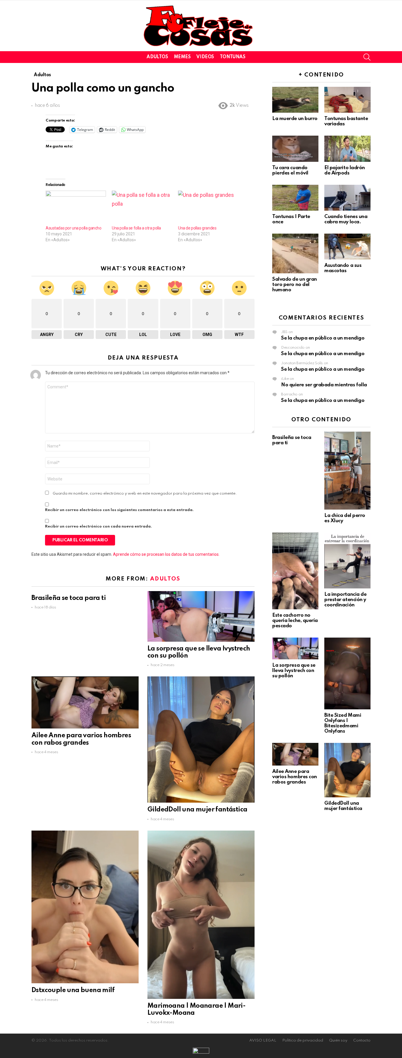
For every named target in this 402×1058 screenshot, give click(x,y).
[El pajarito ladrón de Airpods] (347, 149)
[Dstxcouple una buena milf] (85, 907)
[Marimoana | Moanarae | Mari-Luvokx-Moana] (201, 915)
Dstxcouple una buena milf (72, 990)
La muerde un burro (295, 118)
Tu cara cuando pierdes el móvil (290, 170)
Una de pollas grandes (197, 228)
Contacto (362, 1040)
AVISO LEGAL (262, 1040)
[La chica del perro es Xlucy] (347, 471)
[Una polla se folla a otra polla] (142, 208)
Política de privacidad (302, 1040)
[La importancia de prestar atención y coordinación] (347, 560)
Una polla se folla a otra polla (136, 228)
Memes (182, 57)
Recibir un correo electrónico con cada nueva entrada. (98, 526)
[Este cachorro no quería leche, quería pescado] (295, 571)
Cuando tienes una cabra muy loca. (345, 219)
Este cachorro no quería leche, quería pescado (295, 620)
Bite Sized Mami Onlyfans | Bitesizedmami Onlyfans (342, 723)
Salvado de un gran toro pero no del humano (294, 284)
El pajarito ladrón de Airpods (344, 170)
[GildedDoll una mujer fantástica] (201, 739)
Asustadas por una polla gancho (73, 228)
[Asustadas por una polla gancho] (76, 208)
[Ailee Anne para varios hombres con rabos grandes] (85, 702)
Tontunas (232, 57)
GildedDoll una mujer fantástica (197, 809)
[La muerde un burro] (295, 100)
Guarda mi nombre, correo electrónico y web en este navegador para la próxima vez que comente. (145, 493)
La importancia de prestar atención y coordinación (345, 600)
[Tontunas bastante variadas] (347, 100)
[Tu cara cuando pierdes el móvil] (295, 149)
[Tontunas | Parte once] (295, 198)
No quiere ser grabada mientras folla (324, 384)
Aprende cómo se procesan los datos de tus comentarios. (166, 554)
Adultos (157, 57)
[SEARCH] (367, 57)
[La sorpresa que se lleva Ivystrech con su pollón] (201, 616)
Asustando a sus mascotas (342, 268)
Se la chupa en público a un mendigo (322, 338)
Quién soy (338, 1040)
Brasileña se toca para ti (68, 598)
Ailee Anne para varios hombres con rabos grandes (294, 777)
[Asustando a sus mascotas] (347, 246)
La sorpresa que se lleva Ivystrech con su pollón (293, 670)
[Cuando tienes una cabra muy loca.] (347, 198)
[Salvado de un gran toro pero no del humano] (295, 253)
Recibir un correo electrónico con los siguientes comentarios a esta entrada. (119, 510)
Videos (205, 57)
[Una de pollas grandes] (208, 208)
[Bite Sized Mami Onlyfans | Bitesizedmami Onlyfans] (347, 673)
